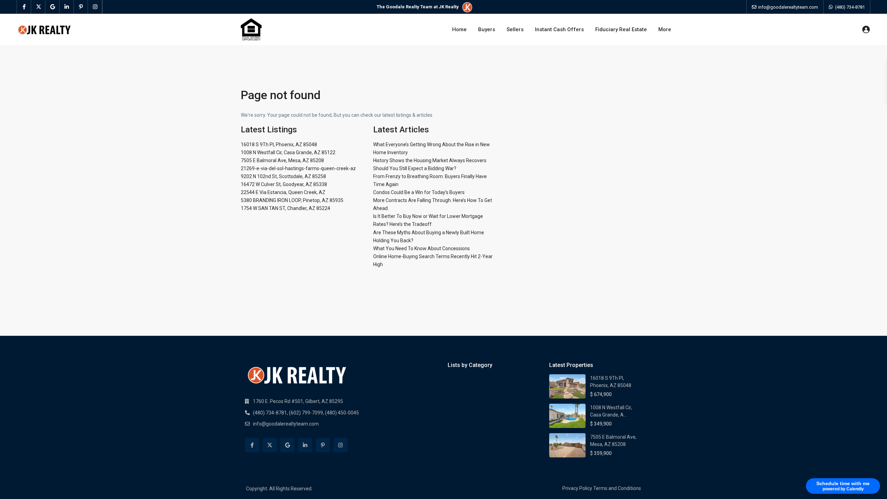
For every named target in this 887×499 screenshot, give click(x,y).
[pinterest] (81, 7)
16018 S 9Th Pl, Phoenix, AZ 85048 (279, 144)
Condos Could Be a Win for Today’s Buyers (419, 192)
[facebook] (24, 7)
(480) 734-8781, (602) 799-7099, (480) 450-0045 (306, 412)
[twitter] (38, 7)
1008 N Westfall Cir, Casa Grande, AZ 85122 (288, 152)
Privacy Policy (577, 488)
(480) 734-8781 (850, 7)
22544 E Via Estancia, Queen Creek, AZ (283, 192)
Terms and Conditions (617, 488)
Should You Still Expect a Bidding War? (414, 168)
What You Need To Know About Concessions (421, 248)
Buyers (486, 29)
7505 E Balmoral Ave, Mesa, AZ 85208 (282, 160)
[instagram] (95, 7)
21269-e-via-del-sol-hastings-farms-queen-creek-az (298, 168)
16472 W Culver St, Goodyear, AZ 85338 (284, 184)
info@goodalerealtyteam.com (286, 424)
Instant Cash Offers (559, 29)
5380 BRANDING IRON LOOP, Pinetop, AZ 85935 (292, 200)
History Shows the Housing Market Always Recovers (429, 160)
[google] (52, 7)
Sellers (515, 29)
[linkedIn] (67, 7)
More (664, 29)
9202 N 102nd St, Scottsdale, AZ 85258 (283, 176)
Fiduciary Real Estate (621, 29)
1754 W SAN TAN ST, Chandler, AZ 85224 (285, 208)
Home (459, 29)
